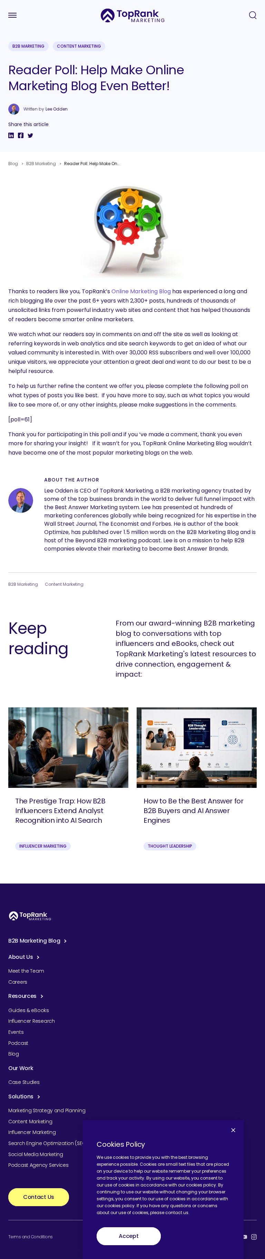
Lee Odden (57, 109)
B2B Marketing (28, 46)
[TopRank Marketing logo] (30, 916)
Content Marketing (79, 46)
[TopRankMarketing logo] (133, 15)
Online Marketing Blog (141, 291)
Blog (13, 163)
